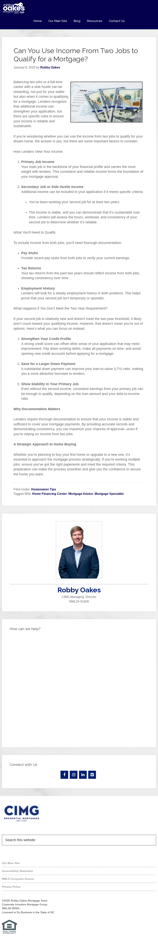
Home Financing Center (49, 493)
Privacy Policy (11, 886)
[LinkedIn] (83, 775)
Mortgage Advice (80, 493)
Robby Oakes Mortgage (79, 8)
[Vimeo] (92, 775)
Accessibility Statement (17, 870)
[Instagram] (73, 775)
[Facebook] (64, 775)
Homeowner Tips (43, 489)
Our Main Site (11, 863)
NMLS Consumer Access (18, 878)
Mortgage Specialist (109, 493)
